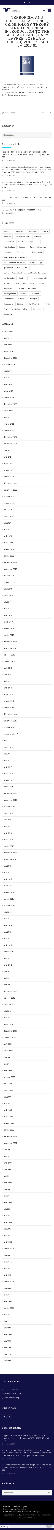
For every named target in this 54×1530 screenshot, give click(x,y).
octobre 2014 (9, 905)
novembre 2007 (10, 1143)
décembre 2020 (10, 483)
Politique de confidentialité (14, 1509)
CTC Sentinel (9, 242)
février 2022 (9, 424)
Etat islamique (9, 247)
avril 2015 (8, 879)
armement (33, 231)
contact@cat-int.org (13, 1393)
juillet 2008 (8, 1090)
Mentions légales (20, 1506)
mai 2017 (8, 760)
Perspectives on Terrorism (33, 283)
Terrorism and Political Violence (30, 92)
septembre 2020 (11, 503)
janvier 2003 (9, 1248)
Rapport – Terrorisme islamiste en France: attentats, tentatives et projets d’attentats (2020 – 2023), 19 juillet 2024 (25, 154)
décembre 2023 (10, 358)
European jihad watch (38, 247)
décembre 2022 (10, 404)
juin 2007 (7, 1149)
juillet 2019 (8, 595)
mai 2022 (8, 417)
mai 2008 (8, 1103)
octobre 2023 (9, 364)
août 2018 (8, 668)
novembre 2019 (10, 569)
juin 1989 (7, 1360)
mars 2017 (8, 773)
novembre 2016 (10, 800)
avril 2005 (8, 1202)
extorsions (8, 252)
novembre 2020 (10, 490)
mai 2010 (8, 1017)
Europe (22, 247)
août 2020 (8, 509)
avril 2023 (8, 384)
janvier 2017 (9, 787)
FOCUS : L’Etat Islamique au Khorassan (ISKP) (21, 210)
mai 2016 (8, 826)
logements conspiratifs (38, 278)
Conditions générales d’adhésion (17, 1511)
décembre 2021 (10, 437)
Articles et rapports (12, 95)
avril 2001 (8, 1275)
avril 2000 (8, 1301)
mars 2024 (8, 351)
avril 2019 (8, 615)
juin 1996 (7, 1328)
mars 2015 (8, 885)
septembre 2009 (11, 1037)
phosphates (8, 288)
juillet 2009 (8, 1050)
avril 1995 (8, 1334)
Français (36, 1511)
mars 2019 (8, 622)
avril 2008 (8, 1110)
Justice (22, 278)
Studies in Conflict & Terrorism (29, 304)
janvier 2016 (9, 846)
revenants (35, 293)
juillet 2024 (8, 331)
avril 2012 (8, 965)
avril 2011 (8, 984)
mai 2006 (8, 1176)
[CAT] (12, 10)
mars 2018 (8, 694)
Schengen (33, 299)
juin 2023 (7, 371)
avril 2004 (8, 1222)
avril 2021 (8, 457)
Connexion (6, 87)
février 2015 (9, 892)
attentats (7, 236)
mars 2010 (8, 1024)
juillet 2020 (8, 516)
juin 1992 (7, 1341)
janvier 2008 (9, 1130)
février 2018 (9, 701)
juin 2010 (7, 1011)
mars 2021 (8, 463)
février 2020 (9, 549)
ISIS (26, 267)
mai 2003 (8, 1235)
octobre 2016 (9, 806)
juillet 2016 (8, 813)
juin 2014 (7, 912)
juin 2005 (7, 1189)
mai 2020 (8, 529)
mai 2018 (8, 681)
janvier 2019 (9, 635)
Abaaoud (7, 231)
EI (38, 242)
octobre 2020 (9, 496)
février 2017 (9, 780)
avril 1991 (8, 1347)
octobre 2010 (9, 998)
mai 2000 (8, 1295)
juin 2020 (7, 523)
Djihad (30, 242)
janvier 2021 (9, 476)
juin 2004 (7, 1209)
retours (23, 293)
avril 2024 (8, 344)
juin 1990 (7, 1354)
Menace (7, 283)
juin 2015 (7, 866)
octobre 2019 (9, 575)
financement (37, 252)
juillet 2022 (8, 410)
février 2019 (9, 628)
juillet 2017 (8, 747)
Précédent (10, 112)
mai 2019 (8, 608)
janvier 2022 (9, 430)
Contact (6, 1506)
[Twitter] (24, 2)
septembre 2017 (11, 734)
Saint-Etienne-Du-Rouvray (14, 299)
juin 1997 (7, 1321)
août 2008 (8, 1083)
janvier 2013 (9, 951)
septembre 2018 (11, 661)
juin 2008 (7, 1097)
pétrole (21, 288)
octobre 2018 (9, 655)
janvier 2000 (9, 1308)
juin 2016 (7, 819)
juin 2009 (7, 1057)
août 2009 (8, 1044)
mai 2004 (8, 1215)
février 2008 (9, 1123)
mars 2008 (8, 1116)
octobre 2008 (9, 1077)
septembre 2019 (11, 582)
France (32, 262)
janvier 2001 (9, 1281)
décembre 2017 (10, 714)
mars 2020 (8, 542)
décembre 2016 (10, 793)
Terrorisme (37, 309)
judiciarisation (9, 278)
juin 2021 (7, 450)
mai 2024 (8, 338)
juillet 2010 (8, 1004)
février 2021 (9, 470)
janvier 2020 (9, 556)
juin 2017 (7, 754)
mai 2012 (8, 958)
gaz (41, 262)
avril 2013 (8, 945)
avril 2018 (8, 688)
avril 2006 (8, 1182)
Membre (24, 95)
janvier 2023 (9, 397)
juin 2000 (7, 1288)
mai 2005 (8, 1196)
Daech (20, 242)
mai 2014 (8, 918)
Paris (17, 283)
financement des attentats (14, 257)
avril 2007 (8, 1163)
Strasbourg (8, 304)
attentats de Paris (22, 236)
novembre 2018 (10, 648)
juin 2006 (7, 1169)
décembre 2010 (10, 991)
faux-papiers (22, 252)
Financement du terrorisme (14, 262)
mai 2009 (8, 1064)
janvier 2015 (9, 899)
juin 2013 (7, 932)
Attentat (45, 231)
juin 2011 (7, 971)
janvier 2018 (9, 707)
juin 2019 (7, 602)
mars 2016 (8, 839)
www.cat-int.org (12, 1397)
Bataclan (37, 236)
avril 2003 (8, 1242)
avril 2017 (8, 767)
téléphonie (8, 314)
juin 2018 (7, 674)
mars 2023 (8, 391)
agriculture (20, 231)
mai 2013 (8, 938)
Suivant (45, 112)
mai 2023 (8, 377)
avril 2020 (8, 536)
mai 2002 (8, 1262)
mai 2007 (8, 1156)
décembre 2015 (10, 852)
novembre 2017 (10, 721)
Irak (18, 267)
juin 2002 (7, 1255)
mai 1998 (8, 1314)
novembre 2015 (10, 859)
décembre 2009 (10, 1031)
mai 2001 (8, 1268)
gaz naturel (8, 267)
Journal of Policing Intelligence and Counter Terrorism (25, 273)
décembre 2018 (10, 641)
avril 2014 (8, 925)
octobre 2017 (9, 727)
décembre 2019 (10, 562)
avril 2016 (8, 833)
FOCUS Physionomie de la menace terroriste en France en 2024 (26, 198)
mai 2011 (8, 978)
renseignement (10, 293)
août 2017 (8, 740)
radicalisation (33, 288)
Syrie (48, 304)
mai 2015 (8, 872)
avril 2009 (8, 1070)
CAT (21, 1515)
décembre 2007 (10, 1136)
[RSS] (29, 2)
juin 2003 (7, 1229)
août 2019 (8, 589)
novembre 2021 (10, 443)
